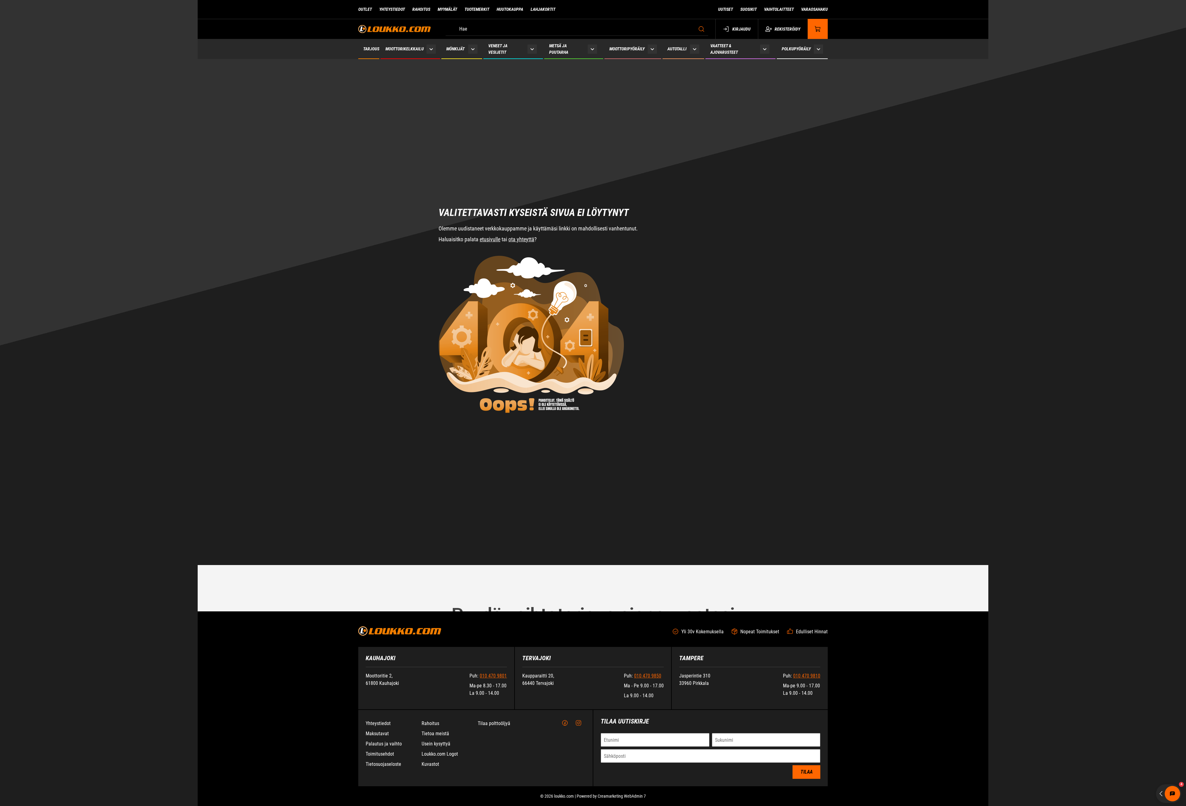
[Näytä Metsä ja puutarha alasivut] (592, 49)
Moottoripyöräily (627, 48)
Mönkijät (455, 48)
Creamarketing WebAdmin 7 (622, 796)
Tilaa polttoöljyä (494, 723)
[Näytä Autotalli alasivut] (695, 49)
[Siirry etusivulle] (394, 29)
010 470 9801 (493, 676)
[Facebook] (565, 723)
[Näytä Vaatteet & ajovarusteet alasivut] (764, 49)
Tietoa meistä (435, 733)
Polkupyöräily (796, 48)
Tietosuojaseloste (383, 764)
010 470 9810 (806, 676)
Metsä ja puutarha (558, 49)
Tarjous (371, 48)
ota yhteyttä (521, 162)
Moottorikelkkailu (404, 48)
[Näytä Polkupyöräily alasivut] (818, 49)
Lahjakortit (543, 9)
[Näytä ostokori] (818, 29)
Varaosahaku (814, 9)
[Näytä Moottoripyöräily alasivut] (652, 49)
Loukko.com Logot (440, 754)
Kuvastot (430, 764)
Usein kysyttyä (436, 744)
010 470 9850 (647, 676)
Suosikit (748, 9)
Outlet (365, 9)
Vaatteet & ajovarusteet (724, 49)
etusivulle (490, 162)
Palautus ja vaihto (384, 744)
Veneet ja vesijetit (497, 49)
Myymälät (447, 9)
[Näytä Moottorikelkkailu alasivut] (431, 49)
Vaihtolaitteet (779, 9)
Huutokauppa (510, 9)
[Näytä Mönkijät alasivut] (473, 49)
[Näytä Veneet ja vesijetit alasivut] (532, 49)
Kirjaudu (741, 29)
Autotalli (677, 48)
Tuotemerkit (477, 9)
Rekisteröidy (787, 29)
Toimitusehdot (380, 754)
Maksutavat (377, 733)
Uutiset (725, 9)
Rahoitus (421, 9)
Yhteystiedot (392, 9)
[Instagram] (578, 723)
